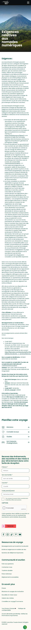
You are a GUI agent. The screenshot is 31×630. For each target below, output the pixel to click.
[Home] (5, 3)
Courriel (4, 483)
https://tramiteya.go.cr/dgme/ (14, 135)
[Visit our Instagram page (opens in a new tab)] (7, 534)
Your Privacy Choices (8, 608)
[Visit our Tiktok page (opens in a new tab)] (11, 534)
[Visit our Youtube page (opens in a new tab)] (19, 534)
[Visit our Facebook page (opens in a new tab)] (3, 534)
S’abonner (10, 526)
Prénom (4, 467)
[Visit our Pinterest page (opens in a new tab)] (15, 534)
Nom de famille (6, 475)
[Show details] (25, 627)
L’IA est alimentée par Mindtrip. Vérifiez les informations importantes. (14, 614)
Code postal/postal (8, 491)
